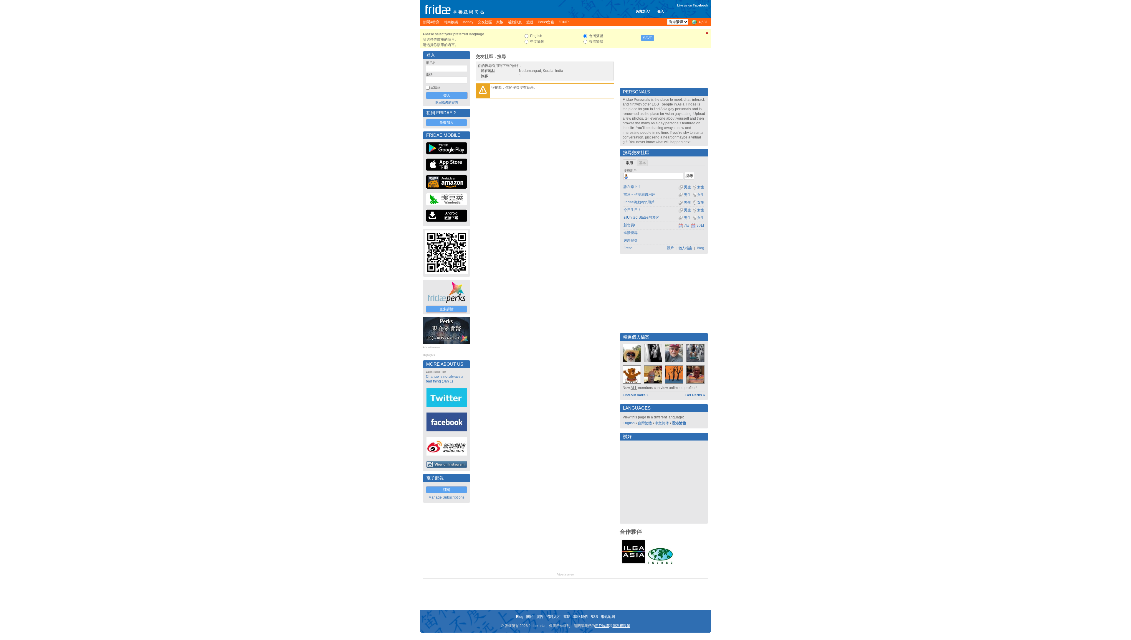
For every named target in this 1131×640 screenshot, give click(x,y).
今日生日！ (632, 210)
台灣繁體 (645, 423)
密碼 (429, 74)
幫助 (567, 617)
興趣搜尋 (631, 240)
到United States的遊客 (641, 217)
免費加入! (643, 11)
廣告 (539, 617)
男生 (687, 187)
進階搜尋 (631, 233)
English (629, 423)
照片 (670, 248)
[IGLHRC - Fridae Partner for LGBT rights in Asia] (660, 563)
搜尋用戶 (630, 170)
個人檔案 (685, 248)
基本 (642, 163)
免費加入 (446, 123)
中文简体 (662, 423)
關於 (529, 617)
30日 (700, 225)
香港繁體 (679, 423)
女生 (700, 187)
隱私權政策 (621, 626)
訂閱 (446, 490)
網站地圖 (608, 617)
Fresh (628, 248)
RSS (594, 617)
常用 (629, 163)
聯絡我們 (580, 617)
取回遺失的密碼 (446, 102)
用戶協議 (602, 626)
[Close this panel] (707, 34)
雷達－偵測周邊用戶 (639, 194)
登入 (660, 11)
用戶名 (431, 63)
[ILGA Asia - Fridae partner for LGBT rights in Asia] (633, 563)
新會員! (629, 225)
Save (647, 38)
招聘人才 (553, 617)
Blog (700, 248)
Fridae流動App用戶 (639, 202)
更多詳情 (446, 309)
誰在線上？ (632, 187)
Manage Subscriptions (446, 497)
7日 (686, 225)
